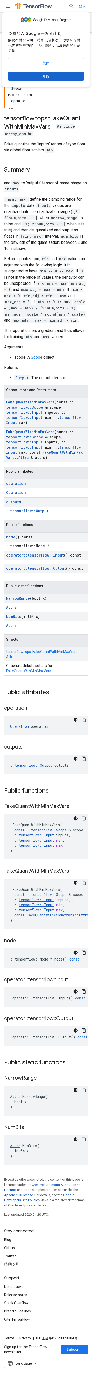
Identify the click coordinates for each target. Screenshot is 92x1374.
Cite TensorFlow (17, 1319)
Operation (16, 492)
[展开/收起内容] (11, 107)
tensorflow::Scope (24, 407)
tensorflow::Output (29, 510)
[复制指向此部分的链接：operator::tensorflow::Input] (73, 980)
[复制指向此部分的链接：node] (21, 941)
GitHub (9, 1248)
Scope (36, 357)
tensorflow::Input (24, 412)
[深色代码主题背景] (76, 720)
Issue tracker (14, 1287)
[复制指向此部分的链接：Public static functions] (71, 1063)
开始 (46, 76)
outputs (13, 501)
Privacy (25, 1338)
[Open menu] (8, 6)
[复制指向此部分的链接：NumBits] (29, 1128)
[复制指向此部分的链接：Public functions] (54, 791)
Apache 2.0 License (18, 1195)
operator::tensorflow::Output (36, 568)
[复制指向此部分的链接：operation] (32, 708)
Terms (9, 1338)
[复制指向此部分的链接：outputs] (27, 747)
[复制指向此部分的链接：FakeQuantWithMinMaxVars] (74, 807)
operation (16, 483)
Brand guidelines (17, 1311)
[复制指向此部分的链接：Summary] (35, 170)
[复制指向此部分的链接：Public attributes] (54, 693)
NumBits (13, 616)
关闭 (46, 63)
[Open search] (71, 6)
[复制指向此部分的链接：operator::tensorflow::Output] (78, 1019)
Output (22, 377)
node (10, 536)
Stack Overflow (16, 1303)
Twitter (10, 1256)
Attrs (11, 607)
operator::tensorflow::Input (35, 555)
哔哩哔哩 (11, 1264)
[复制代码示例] (84, 720)
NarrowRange (18, 598)
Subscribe (75, 1349)
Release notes (15, 1295)
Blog (7, 1240)
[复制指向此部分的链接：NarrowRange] (42, 1078)
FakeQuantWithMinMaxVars (30, 402)
